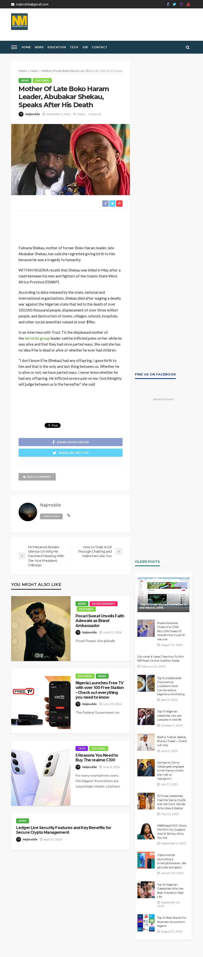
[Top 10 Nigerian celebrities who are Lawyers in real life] (146, 716)
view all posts (51, 516)
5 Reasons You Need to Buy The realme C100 (97, 757)
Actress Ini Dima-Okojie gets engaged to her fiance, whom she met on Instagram (170, 771)
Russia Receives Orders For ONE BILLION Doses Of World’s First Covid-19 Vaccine (171, 631)
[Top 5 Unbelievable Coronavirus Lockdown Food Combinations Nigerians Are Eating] (146, 683)
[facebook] (168, 4)
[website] (68, 515)
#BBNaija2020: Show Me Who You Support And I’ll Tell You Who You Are (171, 831)
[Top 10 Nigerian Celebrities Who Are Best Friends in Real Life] (146, 889)
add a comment (39, 476)
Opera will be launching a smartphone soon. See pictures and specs (171, 861)
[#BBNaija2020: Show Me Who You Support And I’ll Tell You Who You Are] (146, 830)
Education (57, 47)
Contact (99, 47)
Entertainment (103, 603)
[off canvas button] (14, 47)
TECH (74, 47)
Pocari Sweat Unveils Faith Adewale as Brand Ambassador (100, 621)
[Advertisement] (70, 226)
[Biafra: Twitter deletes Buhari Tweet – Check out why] (146, 742)
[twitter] (174, 4)
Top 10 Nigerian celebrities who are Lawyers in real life (169, 715)
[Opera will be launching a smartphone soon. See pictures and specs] (146, 860)
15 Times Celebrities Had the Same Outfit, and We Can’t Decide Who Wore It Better (171, 802)
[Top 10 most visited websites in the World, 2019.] (163, 595)
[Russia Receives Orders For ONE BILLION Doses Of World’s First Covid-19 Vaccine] (146, 628)
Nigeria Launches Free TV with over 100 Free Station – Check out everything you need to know (100, 690)
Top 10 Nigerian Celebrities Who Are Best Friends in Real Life (170, 890)
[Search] (187, 47)
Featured (42, 80)
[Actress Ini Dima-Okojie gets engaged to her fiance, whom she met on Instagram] (146, 767)
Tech (81, 748)
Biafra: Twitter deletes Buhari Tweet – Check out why (172, 741)
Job (85, 47)
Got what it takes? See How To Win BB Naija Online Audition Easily (160, 658)
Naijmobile (32, 114)
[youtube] (188, 4)
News (39, 47)
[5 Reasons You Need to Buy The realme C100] (41, 773)
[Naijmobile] (19, 21)
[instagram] (181, 4)
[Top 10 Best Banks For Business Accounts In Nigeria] (146, 923)
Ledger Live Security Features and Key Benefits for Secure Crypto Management (63, 830)
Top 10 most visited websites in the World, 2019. (163, 606)
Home (26, 47)
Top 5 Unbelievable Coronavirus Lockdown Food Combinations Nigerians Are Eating (171, 686)
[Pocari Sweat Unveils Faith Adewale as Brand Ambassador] (41, 628)
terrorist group (37, 338)
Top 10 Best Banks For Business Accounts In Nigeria (171, 922)
